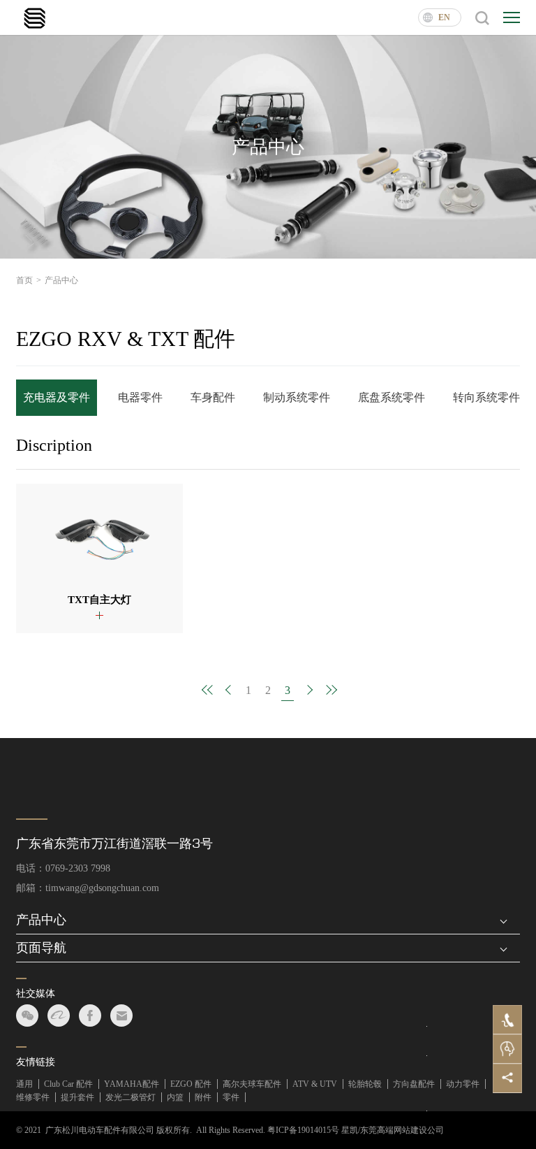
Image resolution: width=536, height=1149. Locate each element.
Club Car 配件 (68, 1084)
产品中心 (61, 280)
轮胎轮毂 (365, 1084)
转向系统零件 (486, 397)
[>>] (328, 690)
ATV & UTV (314, 1084)
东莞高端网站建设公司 (402, 1130)
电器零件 (140, 397)
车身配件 (213, 397)
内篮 (175, 1097)
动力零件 (462, 1084)
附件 (203, 1097)
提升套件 (77, 1097)
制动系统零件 (296, 397)
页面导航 (41, 947)
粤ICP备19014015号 (303, 1130)
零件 (231, 1097)
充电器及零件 (56, 397)
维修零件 (33, 1097)
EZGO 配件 (190, 1084)
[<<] (208, 690)
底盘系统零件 (391, 397)
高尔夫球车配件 (252, 1084)
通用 (24, 1084)
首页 (28, 280)
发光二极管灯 (130, 1097)
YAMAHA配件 (131, 1084)
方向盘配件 (414, 1084)
